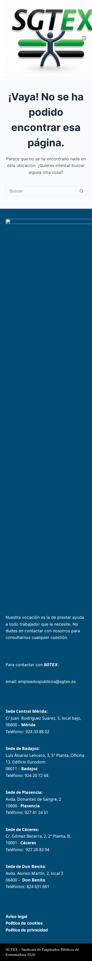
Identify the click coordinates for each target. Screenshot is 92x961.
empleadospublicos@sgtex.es (47, 681)
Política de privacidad (27, 929)
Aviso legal (16, 916)
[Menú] (84, 38)
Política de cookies (24, 923)
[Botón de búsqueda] (81, 191)
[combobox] (41, 191)
